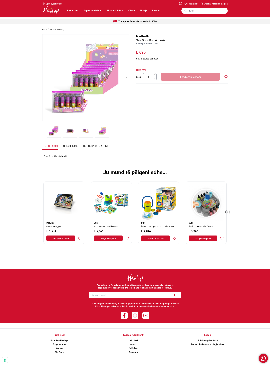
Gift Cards (59, 352)
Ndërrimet (133, 348)
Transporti (134, 352)
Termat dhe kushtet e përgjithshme (207, 344)
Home (44, 29)
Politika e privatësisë (208, 340)
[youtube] (145, 315)
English (224, 3)
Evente (155, 10)
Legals (207, 334)
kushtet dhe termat (160, 306)
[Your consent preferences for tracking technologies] (5, 360)
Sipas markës (114, 10)
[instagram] (135, 315)
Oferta (131, 10)
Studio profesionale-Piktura (201, 226)
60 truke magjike (53, 226)
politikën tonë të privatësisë (133, 306)
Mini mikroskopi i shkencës (106, 226)
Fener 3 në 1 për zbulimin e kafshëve (157, 226)
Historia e (59, 340)
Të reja (143, 10)
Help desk (133, 340)
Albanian (216, 3)
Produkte (72, 10)
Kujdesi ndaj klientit (133, 334)
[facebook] (124, 315)
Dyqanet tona (59, 344)
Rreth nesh (59, 334)
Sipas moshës (91, 10)
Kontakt (133, 344)
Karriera (59, 348)
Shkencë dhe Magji (57, 29)
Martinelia (142, 36)
